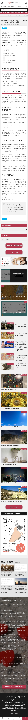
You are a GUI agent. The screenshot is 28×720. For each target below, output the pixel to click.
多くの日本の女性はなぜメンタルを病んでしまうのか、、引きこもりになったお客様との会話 (21, 358)
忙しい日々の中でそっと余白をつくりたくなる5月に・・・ (13, 501)
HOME (3, 15)
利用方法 (19, 6)
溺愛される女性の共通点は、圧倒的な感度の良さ (20, 325)
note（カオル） (13, 704)
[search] (25, 10)
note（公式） (6, 704)
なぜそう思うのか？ (8, 62)
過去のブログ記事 (14, 507)
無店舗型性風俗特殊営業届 (8, 708)
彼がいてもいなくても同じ (9, 55)
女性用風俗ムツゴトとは (5, 6)
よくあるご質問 (12, 699)
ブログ (18, 699)
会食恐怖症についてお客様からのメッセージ (21, 334)
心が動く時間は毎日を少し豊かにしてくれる (10, 408)
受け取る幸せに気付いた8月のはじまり (9, 389)
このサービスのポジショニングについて (21, 366)
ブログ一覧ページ (10, 15)
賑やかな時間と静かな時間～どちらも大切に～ (10, 445)
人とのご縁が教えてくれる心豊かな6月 (9, 464)
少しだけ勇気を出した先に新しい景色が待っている (11, 426)
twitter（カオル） (22, 700)
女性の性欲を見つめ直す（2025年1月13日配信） (20, 575)
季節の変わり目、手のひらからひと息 (8, 482)
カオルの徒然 (17, 15)
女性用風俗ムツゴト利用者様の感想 (14, 245)
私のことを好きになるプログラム (9, 700)
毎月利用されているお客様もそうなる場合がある (13, 57)
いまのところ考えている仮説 (10, 60)
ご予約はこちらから (14, 252)
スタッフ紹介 (13, 6)
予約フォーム (24, 6)
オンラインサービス (9, 705)
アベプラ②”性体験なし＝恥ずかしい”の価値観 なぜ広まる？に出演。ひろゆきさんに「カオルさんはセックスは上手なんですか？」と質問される (21, 346)
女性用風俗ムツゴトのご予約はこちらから (14, 686)
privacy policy (14, 710)
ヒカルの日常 (24, 374)
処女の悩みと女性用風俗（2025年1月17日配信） (6, 575)
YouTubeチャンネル (18, 702)
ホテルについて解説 (19, 707)
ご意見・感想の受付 (9, 707)
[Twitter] (4, 28)
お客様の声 (14, 697)
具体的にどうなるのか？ (9, 53)
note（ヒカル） (21, 704)
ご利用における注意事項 (20, 708)
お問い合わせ (20, 697)
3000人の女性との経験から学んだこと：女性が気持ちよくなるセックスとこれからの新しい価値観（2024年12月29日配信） (21, 591)
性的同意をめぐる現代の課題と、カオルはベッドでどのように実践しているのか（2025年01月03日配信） (7, 590)
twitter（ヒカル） (9, 702)
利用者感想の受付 (19, 705)
